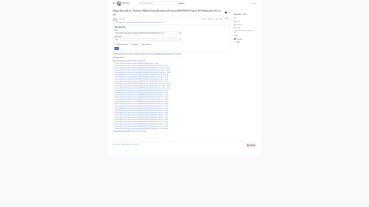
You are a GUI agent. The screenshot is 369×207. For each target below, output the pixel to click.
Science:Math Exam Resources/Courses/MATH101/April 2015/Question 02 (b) (138, 81)
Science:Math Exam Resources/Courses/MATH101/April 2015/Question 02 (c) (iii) (139, 85)
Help (228, 12)
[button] (113, 3)
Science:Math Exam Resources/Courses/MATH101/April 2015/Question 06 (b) (138, 106)
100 (137, 61)
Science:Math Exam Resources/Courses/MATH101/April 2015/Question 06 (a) (138, 103)
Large (238, 27)
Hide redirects (146, 44)
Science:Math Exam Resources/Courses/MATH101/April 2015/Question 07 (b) (138, 110)
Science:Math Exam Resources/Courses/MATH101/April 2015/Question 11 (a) (138, 126)
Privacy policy (116, 144)
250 (141, 61)
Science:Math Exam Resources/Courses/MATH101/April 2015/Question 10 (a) (138, 121)
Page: (116, 30)
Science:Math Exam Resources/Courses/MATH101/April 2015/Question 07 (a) (138, 108)
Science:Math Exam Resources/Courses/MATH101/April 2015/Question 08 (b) (138, 115)
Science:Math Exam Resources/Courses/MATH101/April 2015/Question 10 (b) (138, 124)
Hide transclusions (122, 44)
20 (131, 61)
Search (181, 3)
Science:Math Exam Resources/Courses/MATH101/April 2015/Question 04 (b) (138, 97)
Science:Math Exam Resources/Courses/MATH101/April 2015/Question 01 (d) (138, 77)
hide (245, 14)
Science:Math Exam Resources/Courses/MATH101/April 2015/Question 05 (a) (138, 99)
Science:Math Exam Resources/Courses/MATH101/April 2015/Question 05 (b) (138, 101)
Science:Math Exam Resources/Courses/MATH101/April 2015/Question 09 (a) (138, 117)
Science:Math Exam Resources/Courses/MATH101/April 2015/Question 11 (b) (138, 128)
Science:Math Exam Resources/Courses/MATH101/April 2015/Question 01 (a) (138, 65)
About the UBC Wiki (126, 144)
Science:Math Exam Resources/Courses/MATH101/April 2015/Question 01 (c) (138, 74)
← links (155, 63)
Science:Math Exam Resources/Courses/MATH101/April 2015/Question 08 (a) (138, 112)
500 (144, 61)
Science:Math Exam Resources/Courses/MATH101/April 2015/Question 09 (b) (138, 119)
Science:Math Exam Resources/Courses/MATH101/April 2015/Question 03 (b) (138, 92)
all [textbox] (116, 39)
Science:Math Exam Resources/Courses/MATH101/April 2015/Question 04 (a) (138, 94)
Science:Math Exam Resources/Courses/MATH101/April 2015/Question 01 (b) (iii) (140, 72)
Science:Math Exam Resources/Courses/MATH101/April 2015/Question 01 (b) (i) (139, 68)
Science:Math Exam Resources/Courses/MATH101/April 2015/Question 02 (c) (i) (139, 22)
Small (238, 21)
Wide (238, 42)
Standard (239, 24)
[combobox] (148, 32)
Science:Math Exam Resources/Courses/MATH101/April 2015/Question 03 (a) (138, 90)
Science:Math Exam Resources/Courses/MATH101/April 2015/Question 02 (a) (138, 79)
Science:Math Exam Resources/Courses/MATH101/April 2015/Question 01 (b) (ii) (139, 70)
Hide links (135, 44)
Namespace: (118, 36)
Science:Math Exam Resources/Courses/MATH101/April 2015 (133, 63)
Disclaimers (136, 144)
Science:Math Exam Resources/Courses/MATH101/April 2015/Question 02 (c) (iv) (140, 88)
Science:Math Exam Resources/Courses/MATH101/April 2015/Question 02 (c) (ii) (139, 83)
